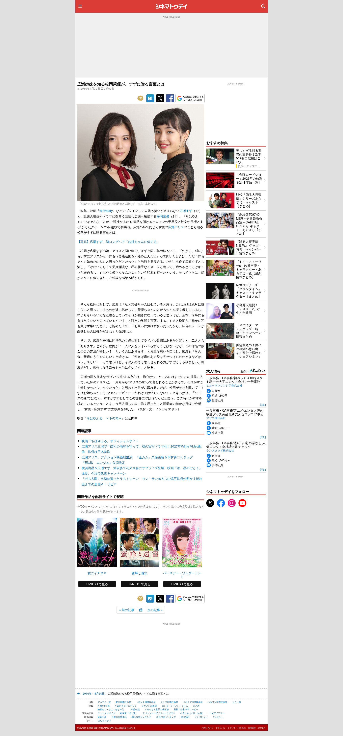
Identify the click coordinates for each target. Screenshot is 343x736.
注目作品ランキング (166, 716)
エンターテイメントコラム (175, 705)
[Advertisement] (171, 48)
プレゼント (218, 716)
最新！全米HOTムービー (186, 709)
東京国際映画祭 (123, 701)
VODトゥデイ (104, 720)
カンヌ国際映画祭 (169, 701)
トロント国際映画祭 (146, 701)
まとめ (196, 705)
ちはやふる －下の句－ (104, 418)
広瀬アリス (176, 227)
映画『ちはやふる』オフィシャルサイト (110, 441)
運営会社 (262, 727)
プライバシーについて (225, 727)
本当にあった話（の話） (192, 713)
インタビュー (201, 716)
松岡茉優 (163, 216)
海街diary (106, 210)
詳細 (263, 404)
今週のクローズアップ (126, 705)
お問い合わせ (207, 727)
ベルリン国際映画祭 (217, 701)
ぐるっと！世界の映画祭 (157, 709)
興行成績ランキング (141, 716)
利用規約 (242, 727)
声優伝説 (135, 709)
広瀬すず (185, 210)
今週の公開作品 (119, 716)
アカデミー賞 (104, 701)
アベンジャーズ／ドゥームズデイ (159, 713)
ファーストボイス (106, 713)
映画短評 (185, 716)
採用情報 (252, 727)
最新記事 (102, 716)
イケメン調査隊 (149, 705)
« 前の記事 (126, 610)
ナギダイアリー (216, 713)
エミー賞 (236, 701)
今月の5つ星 (104, 705)
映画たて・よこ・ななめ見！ (112, 709)
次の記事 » (155, 610)
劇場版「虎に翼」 (129, 713)
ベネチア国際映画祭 (193, 701)
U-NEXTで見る (97, 584)
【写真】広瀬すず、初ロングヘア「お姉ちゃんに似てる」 (118, 241)
